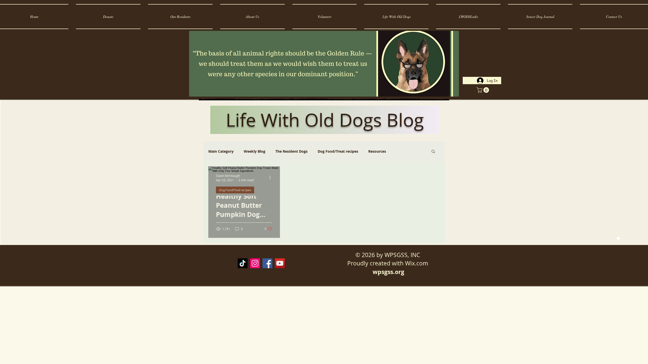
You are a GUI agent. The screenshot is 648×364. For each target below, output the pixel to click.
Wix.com (416, 263)
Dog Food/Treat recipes (338, 151)
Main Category (221, 151)
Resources (377, 151)
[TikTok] (243, 263)
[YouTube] (280, 263)
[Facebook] (267, 263)
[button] (483, 90)
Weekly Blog (254, 151)
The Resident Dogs (291, 151)
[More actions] (272, 178)
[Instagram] (255, 263)
